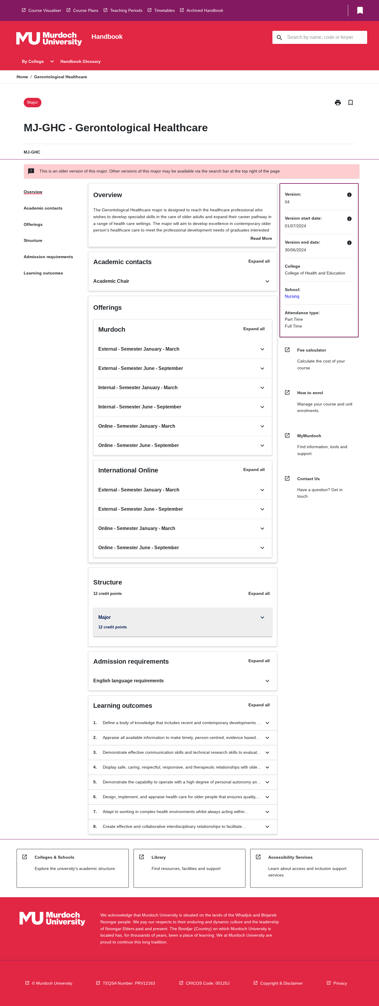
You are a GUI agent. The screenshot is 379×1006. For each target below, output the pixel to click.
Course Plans (85, 10)
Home (22, 76)
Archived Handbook (205, 10)
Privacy (340, 983)
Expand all (259, 261)
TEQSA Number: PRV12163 (129, 983)
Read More (261, 239)
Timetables (164, 10)
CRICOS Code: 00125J (207, 983)
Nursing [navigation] (292, 296)
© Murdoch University (52, 983)
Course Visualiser (44, 10)
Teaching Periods (126, 10)
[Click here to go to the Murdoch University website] (49, 40)
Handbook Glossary (80, 61)
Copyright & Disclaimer (281, 983)
